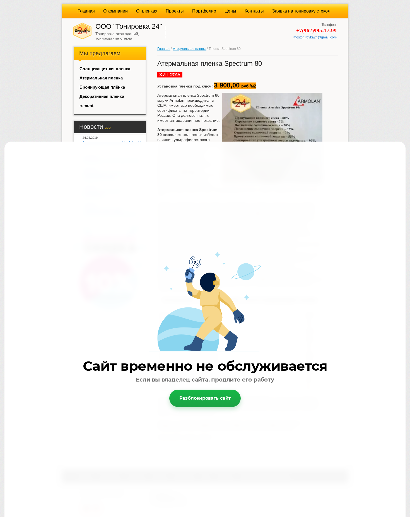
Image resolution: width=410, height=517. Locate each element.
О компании (115, 11)
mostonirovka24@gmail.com (315, 37)
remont (86, 105)
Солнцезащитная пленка (104, 68)
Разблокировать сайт (205, 398)
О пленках (146, 11)
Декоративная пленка (101, 96)
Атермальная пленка (101, 78)
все (108, 127)
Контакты (254, 11)
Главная (86, 11)
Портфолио (204, 11)
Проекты (175, 11)
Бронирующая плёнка (102, 87)
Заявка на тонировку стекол (301, 11)
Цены (230, 11)
